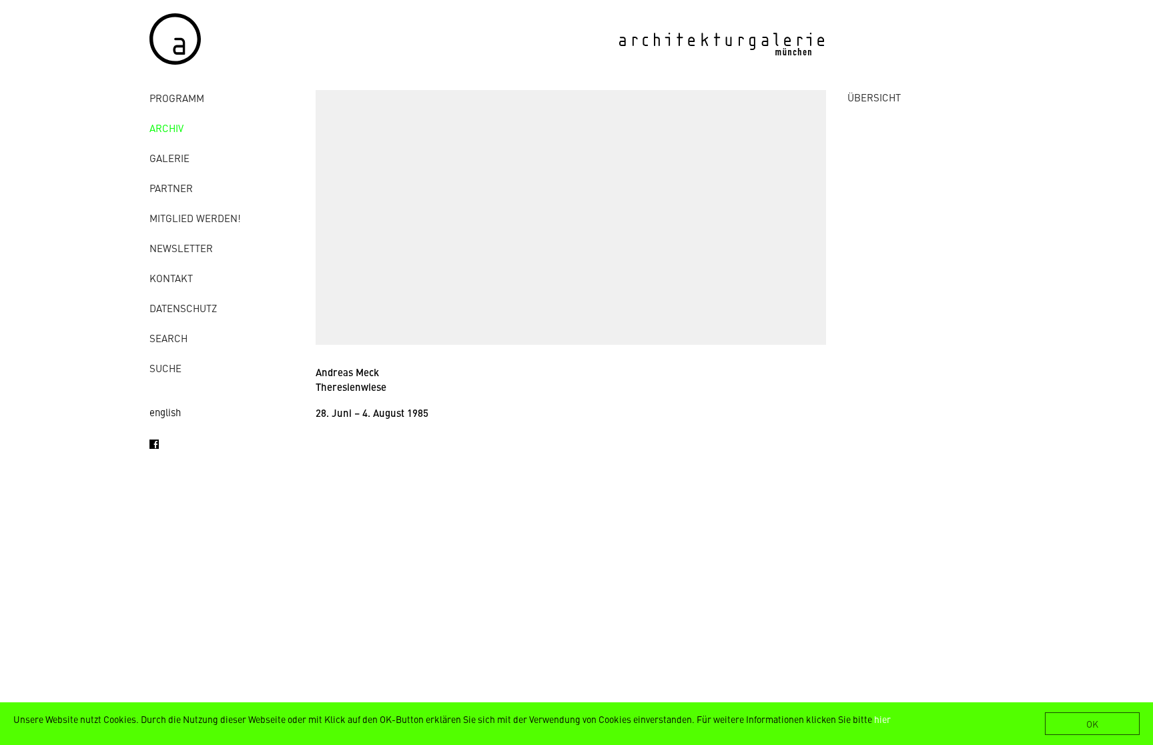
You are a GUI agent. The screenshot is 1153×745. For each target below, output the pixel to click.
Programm (176, 98)
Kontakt (171, 278)
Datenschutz (183, 308)
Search (168, 338)
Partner (171, 188)
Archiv (166, 128)
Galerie (169, 158)
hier (882, 719)
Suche (165, 368)
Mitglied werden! (195, 218)
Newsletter (181, 248)
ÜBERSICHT (874, 97)
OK (1092, 723)
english (165, 412)
